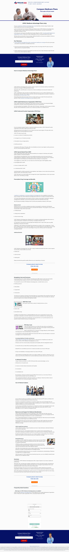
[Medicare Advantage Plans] (20, 3)
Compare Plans (47, 16)
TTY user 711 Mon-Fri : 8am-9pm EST (35, 3)
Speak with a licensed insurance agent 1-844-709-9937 (38, 2)
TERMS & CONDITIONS (32, 546)
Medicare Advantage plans (23, 339)
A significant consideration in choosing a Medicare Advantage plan (27, 195)
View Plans (34, 269)
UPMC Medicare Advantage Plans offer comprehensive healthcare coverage (30, 42)
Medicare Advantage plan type (27, 98)
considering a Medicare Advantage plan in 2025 (26, 26)
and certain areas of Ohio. (24, 95)
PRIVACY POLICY (37, 546)
